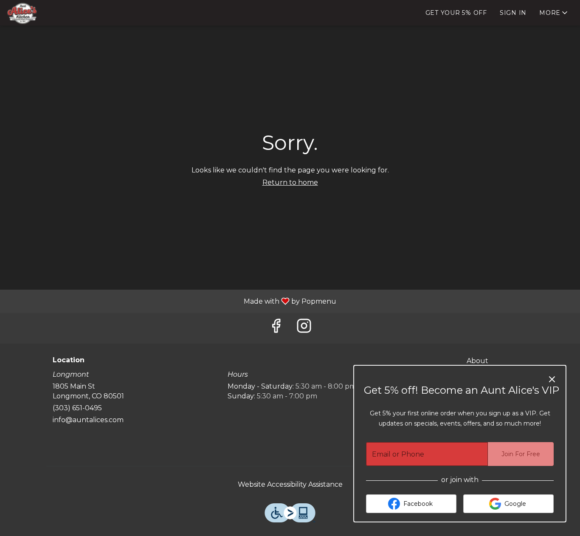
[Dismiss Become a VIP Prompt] (552, 379)
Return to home (290, 182)
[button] (554, 12)
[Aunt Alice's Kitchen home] (45, 13)
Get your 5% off (456, 13)
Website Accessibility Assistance (290, 484)
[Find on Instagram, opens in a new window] (304, 328)
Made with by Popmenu (171, 301)
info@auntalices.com (88, 420)
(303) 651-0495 (77, 408)
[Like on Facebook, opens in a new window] (276, 328)
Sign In (513, 13)
